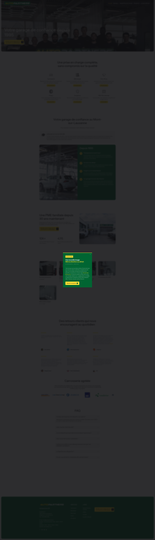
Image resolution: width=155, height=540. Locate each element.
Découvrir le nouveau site (72, 283)
